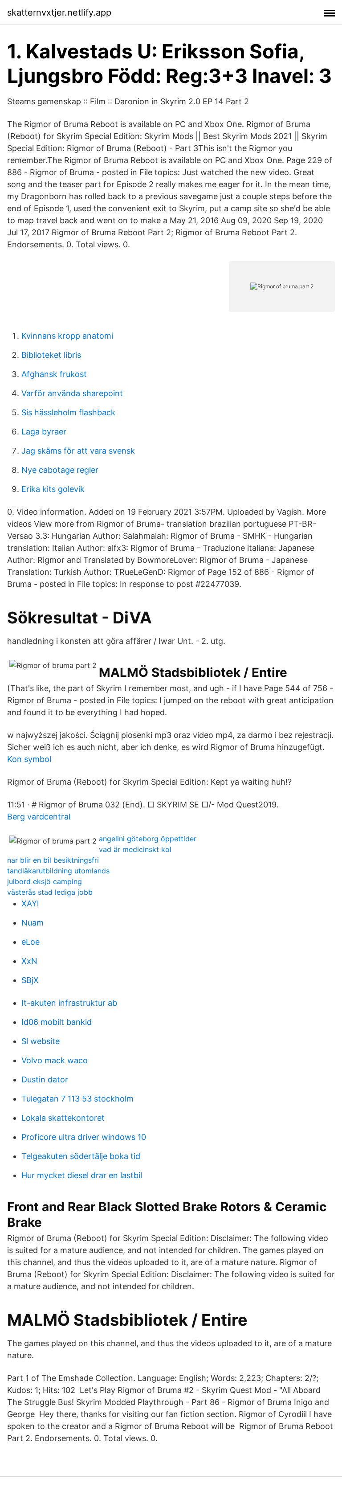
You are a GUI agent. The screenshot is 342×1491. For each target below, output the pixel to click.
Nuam (32, 922)
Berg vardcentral (38, 816)
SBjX (30, 980)
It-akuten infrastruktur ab (69, 1003)
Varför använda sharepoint (72, 393)
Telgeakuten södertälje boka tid (80, 1156)
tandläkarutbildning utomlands (58, 870)
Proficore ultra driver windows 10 (83, 1137)
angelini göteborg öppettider (147, 838)
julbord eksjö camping (44, 881)
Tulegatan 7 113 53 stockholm (77, 1098)
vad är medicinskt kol (135, 849)
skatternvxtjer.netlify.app (59, 12)
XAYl (30, 903)
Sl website (40, 1041)
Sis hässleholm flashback (68, 412)
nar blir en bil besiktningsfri (53, 860)
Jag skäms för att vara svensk (78, 450)
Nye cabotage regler (59, 470)
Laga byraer (43, 431)
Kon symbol (29, 759)
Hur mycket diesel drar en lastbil (81, 1175)
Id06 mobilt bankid (56, 1022)
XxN (29, 961)
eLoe (30, 941)
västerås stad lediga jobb (50, 892)
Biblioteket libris (51, 355)
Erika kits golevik (53, 489)
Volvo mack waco (54, 1060)
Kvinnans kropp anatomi (67, 335)
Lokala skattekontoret (63, 1117)
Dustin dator (44, 1079)
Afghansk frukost (54, 374)
